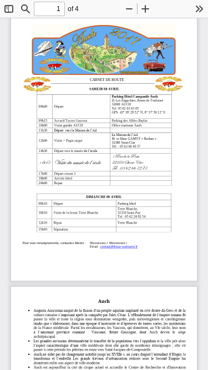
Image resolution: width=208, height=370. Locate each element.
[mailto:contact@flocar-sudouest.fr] (118, 246)
